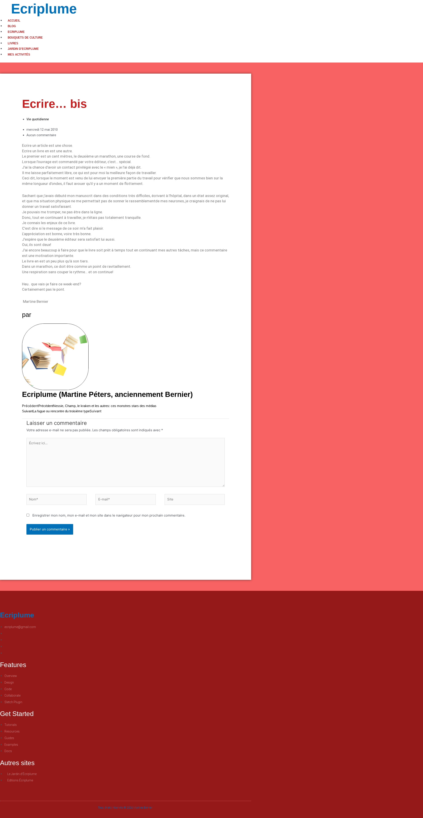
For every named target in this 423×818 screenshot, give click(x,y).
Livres (13, 43)
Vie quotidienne (37, 119)
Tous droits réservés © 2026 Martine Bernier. (125, 807)
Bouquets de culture (25, 37)
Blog (12, 26)
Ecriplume (44, 8)
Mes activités (19, 54)
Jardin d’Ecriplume (23, 48)
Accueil (14, 20)
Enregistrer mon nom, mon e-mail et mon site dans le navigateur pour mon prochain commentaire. (108, 515)
